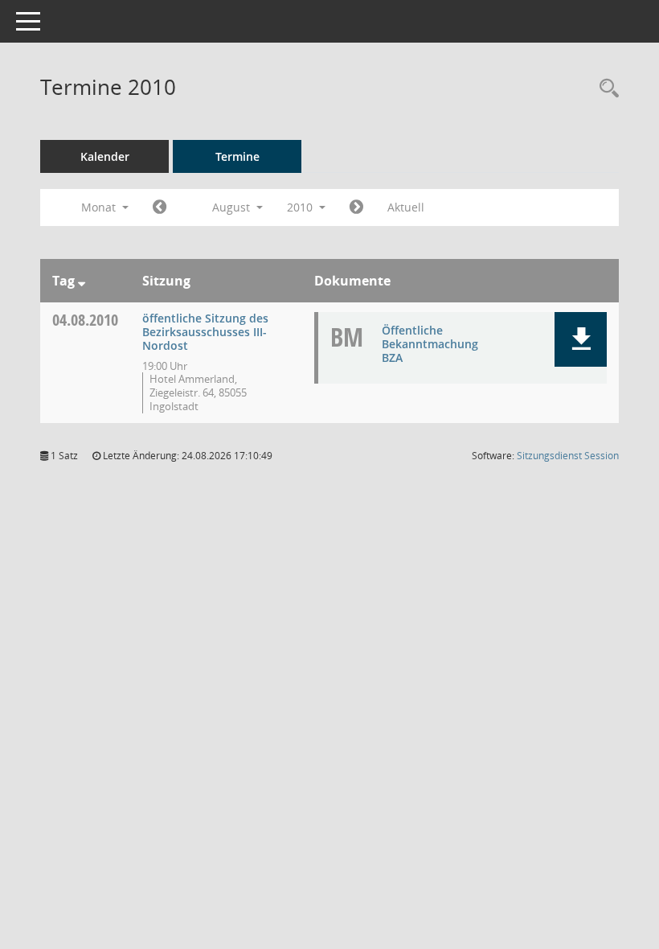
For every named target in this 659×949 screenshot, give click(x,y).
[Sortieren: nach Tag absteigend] (81, 281)
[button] (581, 339)
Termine (237, 156)
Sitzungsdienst (568, 455)
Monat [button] (100, 207)
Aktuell (405, 207)
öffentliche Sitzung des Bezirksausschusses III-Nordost (205, 331)
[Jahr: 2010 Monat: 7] (159, 207)
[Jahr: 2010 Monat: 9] (356, 207)
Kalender (104, 156)
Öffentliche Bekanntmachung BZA (430, 343)
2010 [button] (301, 207)
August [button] (232, 207)
